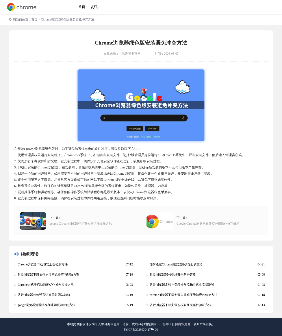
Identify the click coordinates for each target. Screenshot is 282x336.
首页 (81, 7)
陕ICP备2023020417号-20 (141, 329)
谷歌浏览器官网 (130, 53)
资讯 (94, 7)
